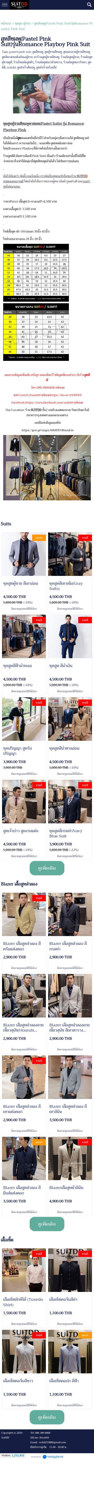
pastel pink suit (20, 51)
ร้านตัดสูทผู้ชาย (70, 57)
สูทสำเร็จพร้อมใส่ (46, 67)
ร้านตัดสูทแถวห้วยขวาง (48, 62)
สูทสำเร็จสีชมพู (26, 67)
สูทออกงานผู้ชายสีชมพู (76, 51)
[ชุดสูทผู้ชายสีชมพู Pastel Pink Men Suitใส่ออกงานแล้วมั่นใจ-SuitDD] (47, 93)
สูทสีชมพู (37, 51)
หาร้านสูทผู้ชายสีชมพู (46, 57)
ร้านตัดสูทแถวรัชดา (74, 62)
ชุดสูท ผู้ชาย (22, 23)
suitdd (11, 67)
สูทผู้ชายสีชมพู (53, 51)
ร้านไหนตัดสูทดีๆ (23, 62)
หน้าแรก (6, 23)
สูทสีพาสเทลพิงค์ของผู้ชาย (17, 57)
